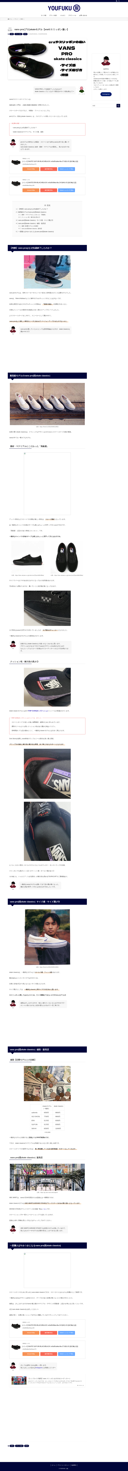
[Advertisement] (47, 351)
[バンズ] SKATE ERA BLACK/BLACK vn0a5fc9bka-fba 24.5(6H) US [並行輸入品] (49, 182)
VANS (11, 34)
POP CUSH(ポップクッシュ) (38, 711)
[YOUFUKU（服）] (64, 8)
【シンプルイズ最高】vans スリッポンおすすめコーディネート (49, 1378)
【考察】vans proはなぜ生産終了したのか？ (33, 209)
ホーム (53, 1465)
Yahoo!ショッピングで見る (66, 169)
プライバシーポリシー (63, 1465)
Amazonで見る (31, 169)
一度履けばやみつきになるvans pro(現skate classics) (36, 231)
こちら (44, 1209)
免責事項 (73, 1465)
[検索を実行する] (118, 105)
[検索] (119, 1)
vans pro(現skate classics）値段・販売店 (32, 223)
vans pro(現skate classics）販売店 (32, 228)
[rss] (116, 1)
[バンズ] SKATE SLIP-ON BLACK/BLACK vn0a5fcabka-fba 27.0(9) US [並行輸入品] (50, 161)
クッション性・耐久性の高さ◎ (31, 217)
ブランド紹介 (18, 34)
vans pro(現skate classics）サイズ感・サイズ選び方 (35, 220)
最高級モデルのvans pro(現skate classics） (32, 212)
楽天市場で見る (49, 169)
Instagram (39, 1367)
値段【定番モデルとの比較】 (30, 226)
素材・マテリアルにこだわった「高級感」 (34, 214)
